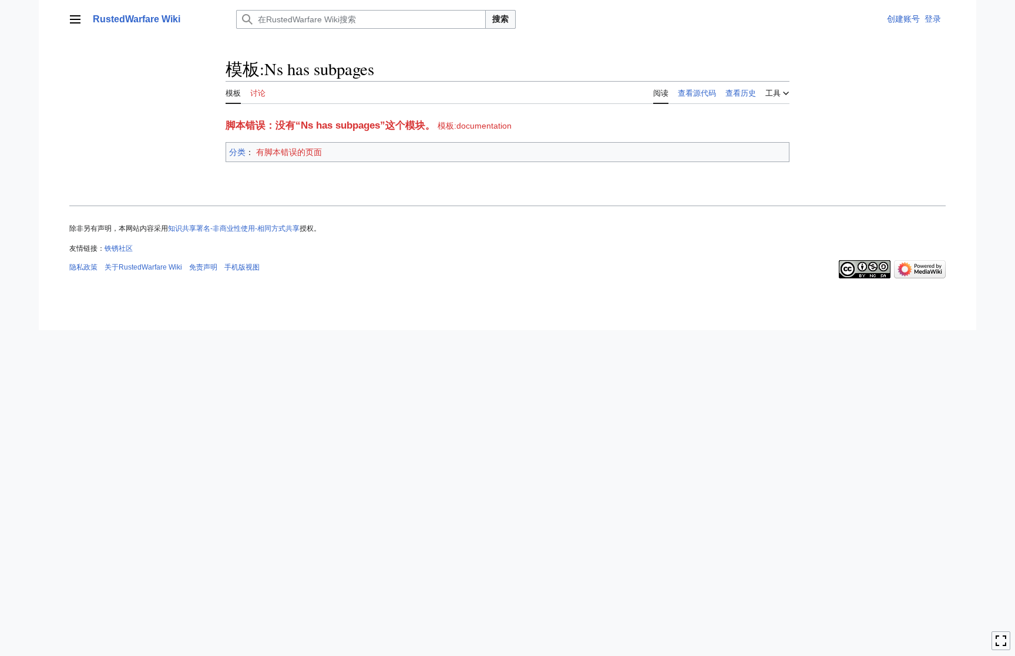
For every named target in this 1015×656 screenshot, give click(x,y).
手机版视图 (242, 267)
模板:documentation (475, 125)
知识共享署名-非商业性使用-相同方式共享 (234, 228)
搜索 (500, 18)
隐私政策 (83, 267)
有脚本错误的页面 (289, 152)
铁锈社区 (119, 248)
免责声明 (203, 267)
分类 (237, 152)
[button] (75, 19)
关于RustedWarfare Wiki (143, 267)
